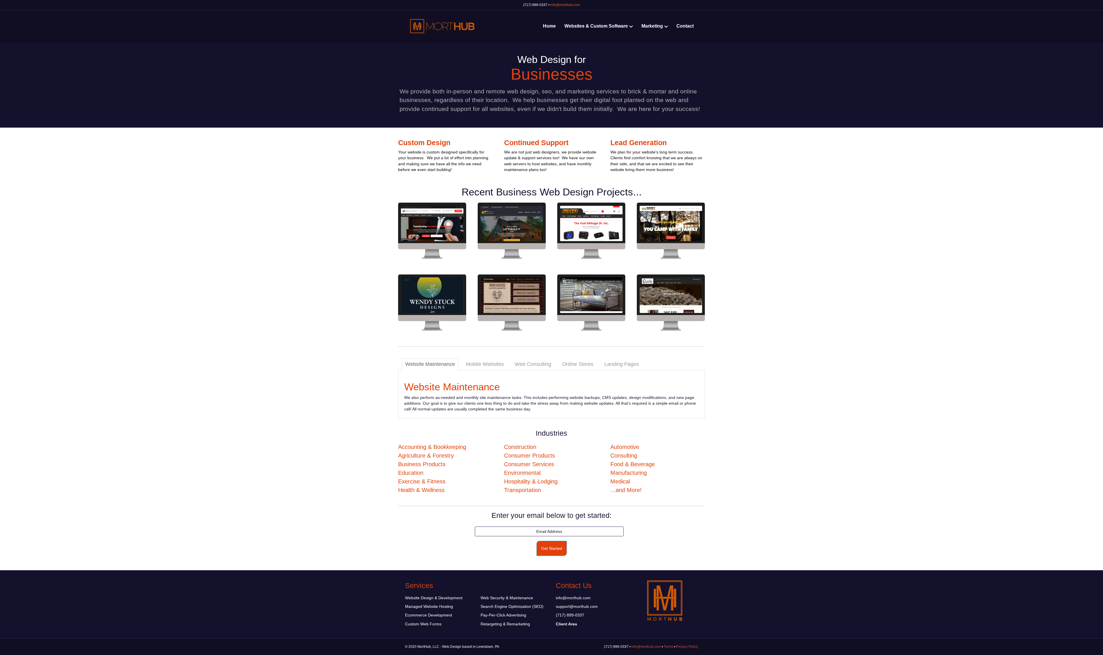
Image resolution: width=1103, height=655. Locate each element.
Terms (668, 647)
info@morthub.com (565, 5)
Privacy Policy (687, 647)
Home (549, 26)
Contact (685, 26)
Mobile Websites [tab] (485, 364)
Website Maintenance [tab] (430, 364)
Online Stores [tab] (577, 364)
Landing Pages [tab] (621, 364)
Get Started (551, 548)
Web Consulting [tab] (533, 364)
